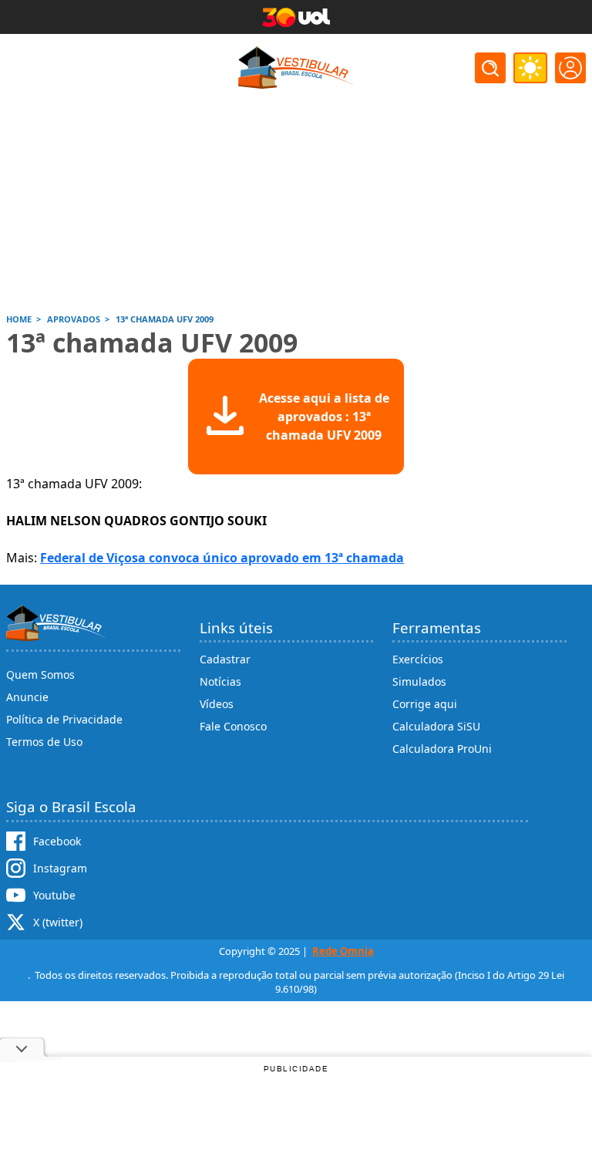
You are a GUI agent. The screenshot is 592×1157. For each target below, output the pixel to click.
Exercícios (417, 659)
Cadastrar (225, 659)
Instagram (60, 868)
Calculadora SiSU (436, 726)
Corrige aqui (424, 704)
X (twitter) (57, 922)
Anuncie (27, 697)
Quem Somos (40, 674)
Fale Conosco (233, 726)
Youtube (54, 895)
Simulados (419, 681)
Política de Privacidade (64, 719)
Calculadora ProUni (442, 748)
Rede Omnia (343, 951)
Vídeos (217, 704)
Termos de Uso (44, 741)
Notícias (220, 681)
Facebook (57, 841)
